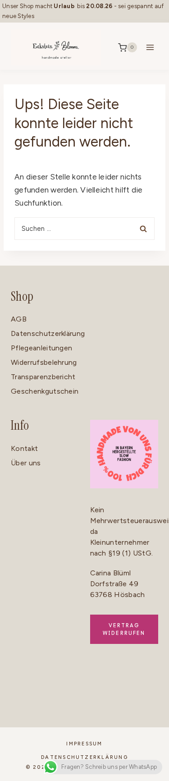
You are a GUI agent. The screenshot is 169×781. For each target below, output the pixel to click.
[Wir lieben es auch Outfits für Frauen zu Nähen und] (63, 685)
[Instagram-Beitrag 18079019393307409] (21, 688)
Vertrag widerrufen (124, 629)
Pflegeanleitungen (41, 348)
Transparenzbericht (43, 376)
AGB (19, 319)
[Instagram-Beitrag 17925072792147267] (21, 715)
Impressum (84, 744)
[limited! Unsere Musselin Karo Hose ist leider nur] (148, 685)
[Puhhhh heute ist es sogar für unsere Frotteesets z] (148, 715)
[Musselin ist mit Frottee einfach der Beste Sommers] (106, 685)
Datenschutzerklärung (48, 333)
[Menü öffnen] (150, 48)
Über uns (26, 463)
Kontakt (24, 448)
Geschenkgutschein (44, 391)
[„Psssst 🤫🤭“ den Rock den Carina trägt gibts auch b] (63, 715)
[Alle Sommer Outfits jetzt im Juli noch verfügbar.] (106, 715)
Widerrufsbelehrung (44, 362)
